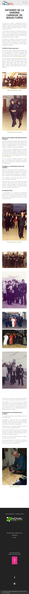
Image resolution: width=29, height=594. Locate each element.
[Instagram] (14, 584)
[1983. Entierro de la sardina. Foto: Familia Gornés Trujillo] (14, 260)
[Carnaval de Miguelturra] (12, 2)
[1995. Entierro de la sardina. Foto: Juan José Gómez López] (14, 339)
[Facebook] (14, 577)
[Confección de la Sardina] (14, 466)
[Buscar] (23, 2)
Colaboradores (14, 535)
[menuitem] (23, 2)
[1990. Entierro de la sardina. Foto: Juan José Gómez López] (14, 320)
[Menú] (26, 2)
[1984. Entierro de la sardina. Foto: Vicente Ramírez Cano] (14, 370)
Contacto (14, 537)
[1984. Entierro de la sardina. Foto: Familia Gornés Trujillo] (14, 289)
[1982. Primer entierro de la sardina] (14, 80)
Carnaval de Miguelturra (14, 16)
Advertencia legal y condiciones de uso (14, 532)
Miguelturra (4, 26)
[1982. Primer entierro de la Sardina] (14, 222)
